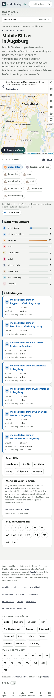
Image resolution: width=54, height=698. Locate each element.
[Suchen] (49, 4)
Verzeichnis (33, 594)
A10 (28, 535)
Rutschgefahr (14, 181)
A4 (28, 527)
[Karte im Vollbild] (51, 89)
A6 (42, 527)
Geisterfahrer (7, 594)
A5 (35, 527)
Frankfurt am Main (12, 629)
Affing (9, 471)
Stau (29, 174)
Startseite (6, 26)
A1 (7, 527)
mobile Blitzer (14, 167)
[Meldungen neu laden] (51, 119)
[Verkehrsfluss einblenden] (51, 95)
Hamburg (18, 622)
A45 (36, 535)
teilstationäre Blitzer (39, 167)
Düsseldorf (44, 629)
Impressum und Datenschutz (14, 608)
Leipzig (31, 636)
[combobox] (40, 4)
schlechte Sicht (15, 188)
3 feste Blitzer (13, 212)
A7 (7, 535)
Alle (43, 159)
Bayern (16, 26)
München (32, 622)
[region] (27, 117)
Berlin (7, 622)
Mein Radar (31, 601)
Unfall (33, 181)
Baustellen (13, 174)
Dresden (8, 643)
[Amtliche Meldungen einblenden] (51, 107)
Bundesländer (8, 601)
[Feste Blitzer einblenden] (51, 101)
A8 (14, 535)
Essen (20, 636)
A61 (44, 535)
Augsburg (25, 26)
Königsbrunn (22, 471)
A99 (15, 542)
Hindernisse (36, 188)
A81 (8, 542)
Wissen (20, 601)
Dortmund (9, 636)
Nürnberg (34, 643)
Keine (49, 159)
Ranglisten (20, 594)
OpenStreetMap (32, 153)
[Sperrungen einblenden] (51, 113)
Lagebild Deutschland (11, 587)
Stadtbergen (12, 464)
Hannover (20, 643)
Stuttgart (30, 629)
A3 (21, 527)
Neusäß (25, 464)
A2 (14, 527)
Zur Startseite (12, 89)
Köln (43, 622)
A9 (21, 535)
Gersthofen (39, 464)
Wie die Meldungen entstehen (17, 509)
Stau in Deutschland (31, 587)
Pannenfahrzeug (15, 195)
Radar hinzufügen (15, 150)
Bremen (42, 636)
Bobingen (37, 471)
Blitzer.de (50, 153)
